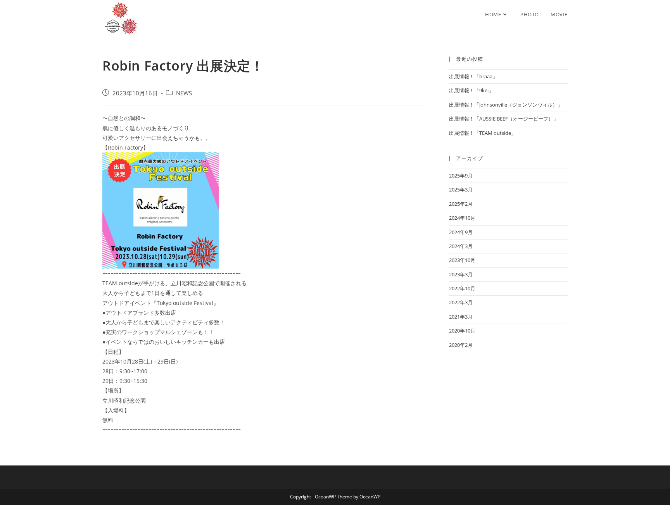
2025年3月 (461, 189)
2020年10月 (462, 330)
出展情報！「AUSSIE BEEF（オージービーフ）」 (503, 118)
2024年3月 (461, 246)
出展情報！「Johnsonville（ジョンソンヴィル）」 (506, 104)
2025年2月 (461, 203)
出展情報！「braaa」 (473, 76)
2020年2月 (461, 344)
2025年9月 (461, 175)
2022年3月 (461, 302)
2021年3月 (461, 316)
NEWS (184, 93)
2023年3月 (461, 274)
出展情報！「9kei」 (471, 90)
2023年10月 (462, 260)
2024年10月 (462, 217)
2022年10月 (462, 288)
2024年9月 (461, 232)
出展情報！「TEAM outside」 (482, 132)
